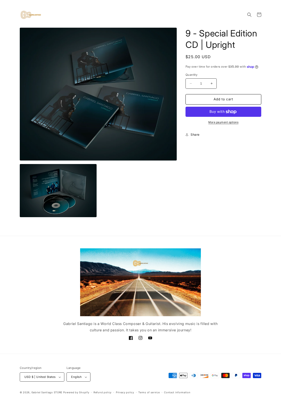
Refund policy (103, 392)
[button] (249, 15)
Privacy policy (125, 392)
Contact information (177, 392)
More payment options (223, 122)
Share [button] (195, 134)
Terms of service (149, 392)
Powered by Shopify (76, 392)
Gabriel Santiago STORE (46, 392)
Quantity (191, 74)
